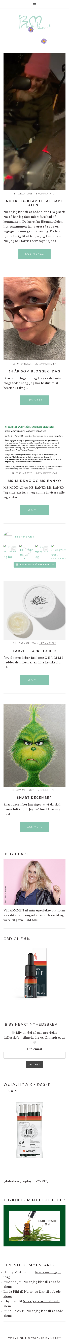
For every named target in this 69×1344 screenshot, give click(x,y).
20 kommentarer (45, 363)
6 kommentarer (45, 193)
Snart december (34, 797)
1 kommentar (47, 643)
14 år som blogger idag (34, 371)
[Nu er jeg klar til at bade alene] (35, 189)
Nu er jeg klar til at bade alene (34, 203)
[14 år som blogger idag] (35, 359)
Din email (34, 1049)
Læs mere (34, 400)
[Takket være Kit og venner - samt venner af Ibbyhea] (42, 552)
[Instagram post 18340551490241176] (58, 552)
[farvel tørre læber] (35, 639)
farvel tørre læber (34, 651)
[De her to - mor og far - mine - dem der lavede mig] (11, 552)
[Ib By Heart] (34, 31)
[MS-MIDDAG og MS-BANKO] (35, 469)
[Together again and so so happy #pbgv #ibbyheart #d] (26, 552)
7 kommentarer (47, 790)
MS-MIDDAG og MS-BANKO (34, 481)
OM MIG (32, 920)
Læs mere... (34, 253)
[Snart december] (35, 785)
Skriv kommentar (46, 473)
